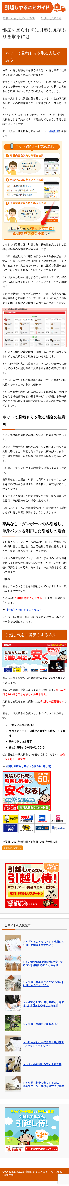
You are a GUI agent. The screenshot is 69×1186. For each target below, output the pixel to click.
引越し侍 (54, 136)
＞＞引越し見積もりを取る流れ (41, 1028)
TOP (21, 18)
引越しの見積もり (13, 852)
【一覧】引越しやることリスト (24, 614)
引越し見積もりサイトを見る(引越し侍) (28, 771)
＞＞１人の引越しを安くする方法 (42, 1069)
